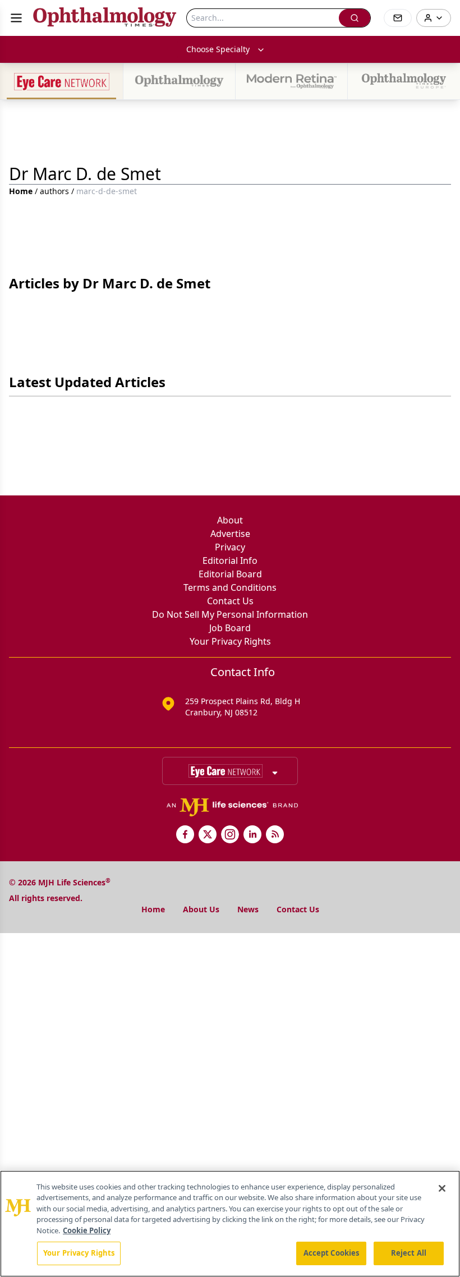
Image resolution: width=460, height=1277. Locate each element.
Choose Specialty (218, 49)
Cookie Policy (87, 1230)
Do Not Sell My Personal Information (230, 614)
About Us (201, 909)
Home (21, 191)
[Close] (442, 1188)
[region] (230, 1223)
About (230, 520)
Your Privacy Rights (230, 641)
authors (54, 191)
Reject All (408, 1253)
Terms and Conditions (230, 587)
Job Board (230, 628)
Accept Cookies (331, 1253)
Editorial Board (230, 574)
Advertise (230, 533)
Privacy (230, 547)
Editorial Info (230, 560)
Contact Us (230, 601)
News (248, 909)
